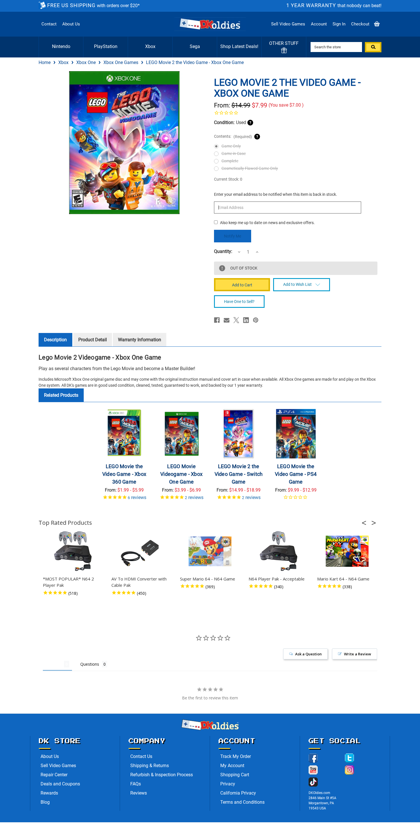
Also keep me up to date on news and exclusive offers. (267, 222)
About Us (71, 24)
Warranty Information (139, 339)
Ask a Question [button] (308, 654)
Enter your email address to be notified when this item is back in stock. (275, 194)
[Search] (373, 47)
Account (319, 24)
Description (55, 339)
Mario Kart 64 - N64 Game (343, 579)
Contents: (233, 136)
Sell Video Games (288, 24)
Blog (45, 802)
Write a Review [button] (357, 654)
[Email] (226, 320)
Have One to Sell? (239, 301)
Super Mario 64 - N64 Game (207, 579)
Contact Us (141, 756)
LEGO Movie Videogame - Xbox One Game (181, 474)
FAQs (135, 784)
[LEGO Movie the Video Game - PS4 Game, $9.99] (296, 433)
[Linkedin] (246, 320)
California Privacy (238, 793)
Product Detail (92, 339)
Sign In (339, 24)
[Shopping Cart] (376, 24)
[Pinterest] (256, 320)
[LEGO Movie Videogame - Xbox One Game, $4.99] (181, 433)
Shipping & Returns (149, 765)
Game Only (231, 146)
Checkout (360, 24)
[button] (365, 522)
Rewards (49, 793)
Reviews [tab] (53, 664)
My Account (232, 765)
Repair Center (54, 774)
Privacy (227, 784)
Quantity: (223, 251)
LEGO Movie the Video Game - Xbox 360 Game (124, 474)
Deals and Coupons (60, 784)
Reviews (138, 793)
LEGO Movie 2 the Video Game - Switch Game (239, 474)
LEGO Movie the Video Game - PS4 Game (296, 474)
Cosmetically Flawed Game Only (249, 168)
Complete (229, 161)
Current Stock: (228, 179)
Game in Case (233, 153)
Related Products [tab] (61, 395)
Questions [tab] (89, 664)
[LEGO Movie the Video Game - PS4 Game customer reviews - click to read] (295, 499)
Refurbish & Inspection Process (161, 774)
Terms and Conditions (242, 802)
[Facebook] (217, 320)
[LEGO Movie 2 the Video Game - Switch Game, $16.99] (238, 433)
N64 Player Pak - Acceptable (277, 579)
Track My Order (235, 756)
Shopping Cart (234, 774)
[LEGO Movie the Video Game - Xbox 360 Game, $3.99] (124, 433)
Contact (49, 24)
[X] (236, 320)
